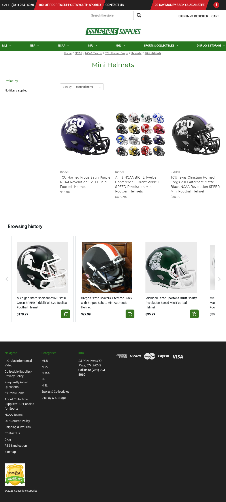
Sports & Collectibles (159, 45)
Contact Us (114, 5)
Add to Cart (85, 138)
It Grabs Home (14, 393)
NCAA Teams (14, 414)
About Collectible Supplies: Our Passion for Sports (19, 403)
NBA (33, 45)
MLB (5, 45)
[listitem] (42, 279)
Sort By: (67, 86)
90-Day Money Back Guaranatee (180, 5)
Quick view (85, 130)
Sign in (184, 16)
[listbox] (89, 87)
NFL (91, 45)
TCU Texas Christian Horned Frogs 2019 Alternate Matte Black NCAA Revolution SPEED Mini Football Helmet (195, 184)
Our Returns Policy (17, 421)
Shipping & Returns (18, 427)
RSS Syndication (16, 445)
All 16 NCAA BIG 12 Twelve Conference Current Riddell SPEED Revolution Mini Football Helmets (137, 184)
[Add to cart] (65, 314)
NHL (119, 45)
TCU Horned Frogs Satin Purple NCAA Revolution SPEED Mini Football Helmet (85, 182)
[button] (6, 279)
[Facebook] (216, 5)
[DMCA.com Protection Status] (15, 474)
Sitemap (10, 451)
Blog (8, 439)
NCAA (62, 45)
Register (201, 16)
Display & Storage (209, 45)
